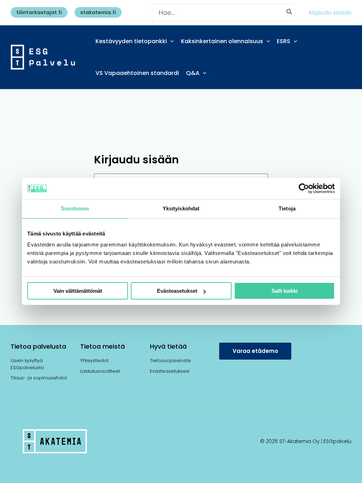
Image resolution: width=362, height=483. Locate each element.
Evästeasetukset (177, 291)
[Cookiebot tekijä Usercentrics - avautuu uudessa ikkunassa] (304, 188)
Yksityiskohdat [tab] (181, 208)
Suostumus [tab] (75, 208)
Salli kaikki (285, 291)
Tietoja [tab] (287, 208)
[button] (37, 12)
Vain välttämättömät (77, 291)
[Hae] (289, 12)
